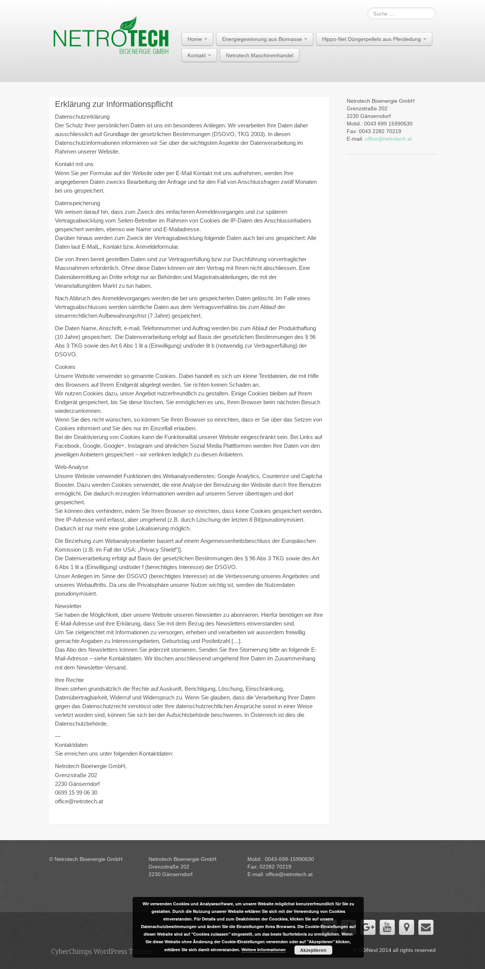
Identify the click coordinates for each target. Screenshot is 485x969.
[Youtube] (387, 927)
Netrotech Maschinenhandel (259, 55)
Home (195, 39)
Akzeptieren (313, 950)
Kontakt (197, 55)
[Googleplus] (367, 927)
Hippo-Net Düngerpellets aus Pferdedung (372, 39)
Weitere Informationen (263, 949)
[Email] (425, 927)
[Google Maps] (406, 927)
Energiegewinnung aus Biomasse (263, 39)
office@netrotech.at (388, 139)
